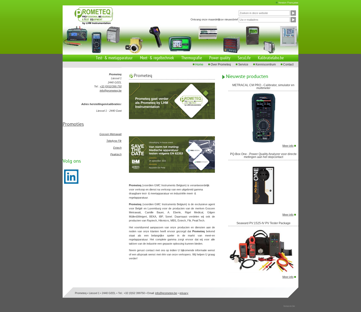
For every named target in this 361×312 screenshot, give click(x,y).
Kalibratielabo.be (271, 58)
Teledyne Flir (114, 140)
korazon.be (289, 306)
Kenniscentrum (266, 64)
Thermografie (191, 58)
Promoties (73, 124)
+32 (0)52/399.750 (111, 86)
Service (243, 64)
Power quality (219, 58)
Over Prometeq (221, 64)
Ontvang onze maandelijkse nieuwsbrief (214, 19)
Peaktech (116, 154)
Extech (117, 147)
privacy (184, 293)
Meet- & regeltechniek (157, 58)
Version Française (288, 2)
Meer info (287, 145)
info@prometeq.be (111, 90)
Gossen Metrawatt (110, 134)
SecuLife (244, 58)
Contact (288, 64)
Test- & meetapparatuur (114, 58)
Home (199, 64)
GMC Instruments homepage (99, 13)
